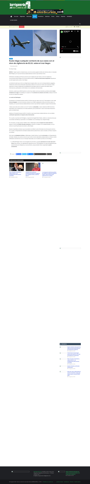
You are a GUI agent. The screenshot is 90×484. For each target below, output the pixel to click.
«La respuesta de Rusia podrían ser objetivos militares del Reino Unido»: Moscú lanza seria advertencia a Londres (49, 174)
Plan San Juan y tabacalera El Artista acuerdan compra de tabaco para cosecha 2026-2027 (74, 373)
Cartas (52, 16)
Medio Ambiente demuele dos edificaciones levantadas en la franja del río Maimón (74, 348)
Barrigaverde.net (38, 471)
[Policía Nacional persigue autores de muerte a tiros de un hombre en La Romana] (63, 354)
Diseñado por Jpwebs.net (48, 481)
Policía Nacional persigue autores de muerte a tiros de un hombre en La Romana (73, 354)
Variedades (69, 16)
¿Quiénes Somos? (59, 481)
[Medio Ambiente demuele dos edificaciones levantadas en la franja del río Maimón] (63, 348)
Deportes (63, 16)
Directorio (72, 481)
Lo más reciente (13, 20)
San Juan (16, 16)
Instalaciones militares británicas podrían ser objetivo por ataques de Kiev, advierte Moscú (33, 174)
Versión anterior (77, 481)
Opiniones (47, 16)
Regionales (22, 16)
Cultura (57, 16)
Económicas (40, 16)
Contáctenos (66, 481)
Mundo (34, 16)
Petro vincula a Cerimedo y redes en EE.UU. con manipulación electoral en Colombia (15, 174)
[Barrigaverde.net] (20, 5)
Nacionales (29, 16)
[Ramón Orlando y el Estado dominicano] (63, 367)
